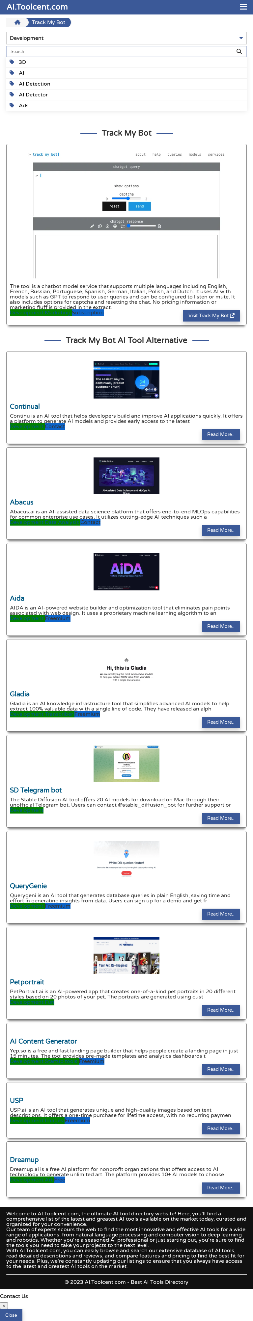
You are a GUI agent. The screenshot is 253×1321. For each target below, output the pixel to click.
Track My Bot (48, 22)
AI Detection (33, 84)
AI (20, 73)
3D (21, 62)
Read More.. (221, 434)
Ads (23, 105)
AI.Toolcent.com (37, 7)
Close (11, 1315)
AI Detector (32, 94)
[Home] (18, 22)
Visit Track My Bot (209, 316)
